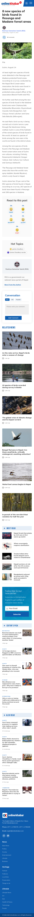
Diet (3, 899)
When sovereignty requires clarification (21, 544)
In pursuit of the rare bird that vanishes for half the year (15, 516)
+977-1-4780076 (12, 827)
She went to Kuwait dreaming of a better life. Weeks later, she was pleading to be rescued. (11, 668)
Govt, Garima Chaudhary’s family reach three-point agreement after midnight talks (11, 760)
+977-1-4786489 (24, 827)
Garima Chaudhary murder (18, 252)
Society (4, 852)
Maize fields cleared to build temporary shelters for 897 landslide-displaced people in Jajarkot (11, 742)
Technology (5, 905)
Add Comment (13, 318)
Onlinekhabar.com (12, 823)
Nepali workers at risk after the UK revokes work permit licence (22, 566)
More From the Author (13, 285)
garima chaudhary (17, 249)
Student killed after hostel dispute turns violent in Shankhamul (22, 555)
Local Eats (5, 877)
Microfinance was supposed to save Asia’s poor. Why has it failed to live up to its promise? (11, 684)
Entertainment (6, 855)
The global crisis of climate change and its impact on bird (17, 419)
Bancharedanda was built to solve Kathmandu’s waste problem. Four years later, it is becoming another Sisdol (11, 636)
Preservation (6, 880)
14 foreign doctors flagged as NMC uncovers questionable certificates (11, 653)
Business (5, 861)
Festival (4, 871)
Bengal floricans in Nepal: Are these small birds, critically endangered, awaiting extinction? (16, 452)
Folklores (5, 874)
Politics (4, 849)
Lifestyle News (6, 892)
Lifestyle (4, 858)
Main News (5, 845)
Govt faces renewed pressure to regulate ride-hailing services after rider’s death (10, 725)
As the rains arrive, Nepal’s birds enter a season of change (16, 354)
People (4, 908)
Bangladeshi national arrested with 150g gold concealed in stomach (22, 577)
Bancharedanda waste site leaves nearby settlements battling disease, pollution (10, 776)
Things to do (6, 883)
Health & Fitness (7, 902)
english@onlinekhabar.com (15, 831)
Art (3, 896)
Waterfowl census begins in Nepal (16, 484)
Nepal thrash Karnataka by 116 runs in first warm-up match (23, 535)
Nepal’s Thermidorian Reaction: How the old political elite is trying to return (11, 792)
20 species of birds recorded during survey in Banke (14, 386)
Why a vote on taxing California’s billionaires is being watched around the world (11, 701)
